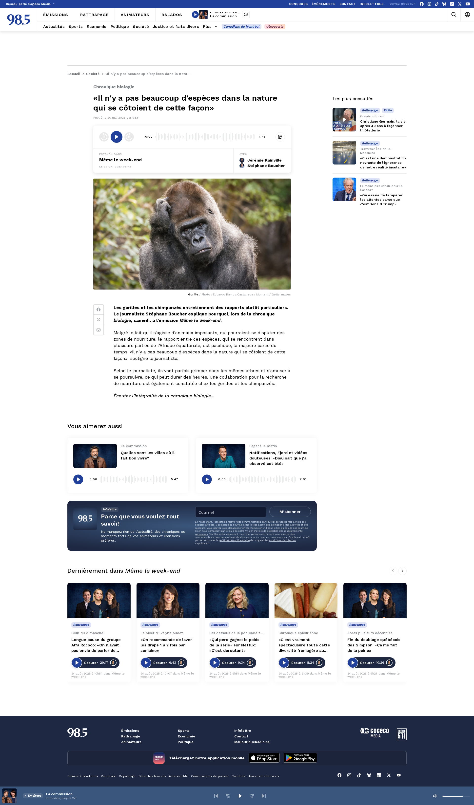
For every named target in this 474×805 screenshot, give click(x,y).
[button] (216, 796)
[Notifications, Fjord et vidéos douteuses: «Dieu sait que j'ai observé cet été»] (223, 456)
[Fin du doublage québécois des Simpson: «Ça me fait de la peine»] (375, 601)
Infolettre (242, 730)
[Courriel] (98, 330)
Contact (241, 736)
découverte (274, 26)
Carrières (238, 776)
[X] (460, 4)
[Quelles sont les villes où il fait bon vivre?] (95, 456)
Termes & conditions (82, 776)
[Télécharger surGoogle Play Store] (300, 758)
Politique (186, 742)
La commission (223, 16)
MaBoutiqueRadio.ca (252, 742)
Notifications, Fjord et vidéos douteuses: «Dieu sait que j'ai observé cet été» (278, 458)
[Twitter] (98, 320)
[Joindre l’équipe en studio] (246, 14)
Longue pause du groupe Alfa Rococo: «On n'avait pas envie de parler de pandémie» (96, 645)
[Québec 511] (402, 739)
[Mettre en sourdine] (435, 795)
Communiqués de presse (210, 776)
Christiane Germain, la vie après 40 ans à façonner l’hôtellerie (383, 125)
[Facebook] (422, 4)
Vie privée (108, 776)
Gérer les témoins (152, 776)
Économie (186, 736)
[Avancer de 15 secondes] (129, 137)
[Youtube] (468, 4)
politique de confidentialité (234, 540)
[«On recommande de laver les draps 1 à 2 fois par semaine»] (168, 601)
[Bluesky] (444, 4)
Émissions (130, 730)
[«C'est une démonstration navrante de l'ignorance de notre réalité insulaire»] (344, 153)
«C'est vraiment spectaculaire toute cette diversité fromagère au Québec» (304, 645)
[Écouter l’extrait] (116, 137)
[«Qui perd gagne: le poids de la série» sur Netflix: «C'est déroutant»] (237, 601)
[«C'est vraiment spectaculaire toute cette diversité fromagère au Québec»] (306, 601)
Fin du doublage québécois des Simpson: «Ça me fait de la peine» (373, 645)
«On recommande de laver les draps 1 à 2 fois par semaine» (166, 645)
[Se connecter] (467, 14)
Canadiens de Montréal (241, 26)
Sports (184, 730)
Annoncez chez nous (263, 776)
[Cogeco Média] (374, 736)
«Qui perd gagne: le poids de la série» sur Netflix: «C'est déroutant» (234, 645)
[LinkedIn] (452, 4)
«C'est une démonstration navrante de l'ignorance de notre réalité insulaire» (383, 162)
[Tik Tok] (436, 4)
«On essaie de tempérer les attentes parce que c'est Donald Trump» (381, 199)
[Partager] (280, 137)
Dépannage (127, 776)
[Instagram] (429, 4)
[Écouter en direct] (195, 14)
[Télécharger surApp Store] (264, 758)
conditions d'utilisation (282, 540)
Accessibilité (178, 776)
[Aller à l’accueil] (18, 19)
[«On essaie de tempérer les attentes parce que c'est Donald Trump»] (344, 189)
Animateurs (131, 742)
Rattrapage (130, 736)
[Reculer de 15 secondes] (104, 137)
